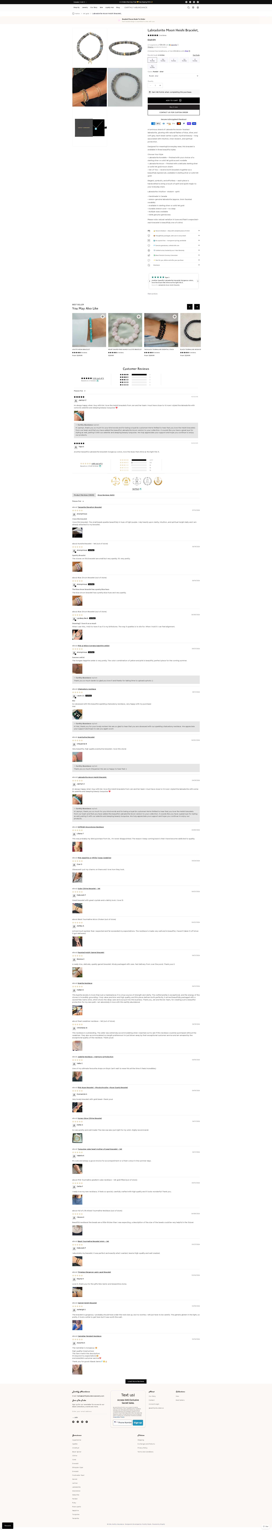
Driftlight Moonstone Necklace (91, 827)
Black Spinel (76, 1452)
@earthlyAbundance (156, 1408)
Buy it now (174, 107)
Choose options (90, 330)
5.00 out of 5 (98, 378)
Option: (156, 72)
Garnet (74, 1479)
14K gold (86, 13)
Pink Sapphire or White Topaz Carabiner (94, 858)
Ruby (74, 1503)
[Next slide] (197, 307)
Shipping (150, 47)
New (177, 1396)
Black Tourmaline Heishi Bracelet (193, 349)
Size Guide (196, 55)
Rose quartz (76, 1507)
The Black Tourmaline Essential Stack (159, 349)
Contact (151, 1400)
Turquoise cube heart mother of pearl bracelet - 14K (100, 1149)
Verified (135, 489)
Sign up (138, 1422)
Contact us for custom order (173, 112)
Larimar (75, 1483)
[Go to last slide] (190, 307)
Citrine (74, 1456)
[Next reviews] (198, 281)
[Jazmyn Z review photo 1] (79, 416)
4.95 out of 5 (97, 464)
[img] (79, 397)
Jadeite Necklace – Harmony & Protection (95, 1057)
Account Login (154, 1404)
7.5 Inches (184, 60)
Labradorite (76, 1487)
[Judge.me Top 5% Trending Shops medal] (147, 481)
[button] (76, 7)
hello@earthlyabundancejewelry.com (90, 1396)
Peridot (74, 1499)
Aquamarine (76, 1440)
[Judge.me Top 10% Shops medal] (158, 481)
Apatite (74, 1444)
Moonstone (76, 1491)
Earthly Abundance (118, 1524)
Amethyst (75, 1448)
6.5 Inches (163, 60)
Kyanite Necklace (85, 983)
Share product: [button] (153, 294)
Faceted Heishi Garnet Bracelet (91, 952)
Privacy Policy (116, 1417)
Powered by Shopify (158, 1524)
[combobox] (115, 1422)
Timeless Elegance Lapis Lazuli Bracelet (94, 1272)
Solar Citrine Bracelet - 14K (89, 888)
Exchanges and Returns (146, 1444)
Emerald (75, 1463)
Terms (122, 1417)
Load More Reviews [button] (136, 1381)
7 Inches (173, 60)
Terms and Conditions (145, 1452)
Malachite (75, 1495)
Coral (74, 1459)
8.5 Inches (152, 66)
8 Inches (195, 60)
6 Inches (152, 60)
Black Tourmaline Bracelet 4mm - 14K (93, 1241)
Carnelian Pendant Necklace (89, 1336)
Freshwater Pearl (78, 1475)
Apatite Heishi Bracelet (81, 349)
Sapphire (75, 1510)
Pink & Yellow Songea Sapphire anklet (94, 646)
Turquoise (75, 1514)
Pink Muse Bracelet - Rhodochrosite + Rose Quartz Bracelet (103, 1087)
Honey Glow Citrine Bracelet (90, 1118)
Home (77, 13)
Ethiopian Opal (77, 1467)
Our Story (152, 1396)
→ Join (75, 1417)
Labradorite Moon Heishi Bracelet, (92, 777)
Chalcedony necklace (87, 689)
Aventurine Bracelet (86, 737)
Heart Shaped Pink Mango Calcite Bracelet (125, 349)
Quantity (150, 81)
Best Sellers (180, 1400)
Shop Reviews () (106, 495)
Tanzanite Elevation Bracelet (90, 507)
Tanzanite (75, 1518)
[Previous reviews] (149, 281)
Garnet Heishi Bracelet (87, 1303)
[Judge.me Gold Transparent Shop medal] (115, 481)
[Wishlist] (1, 1528)
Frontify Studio (147, 1524)
